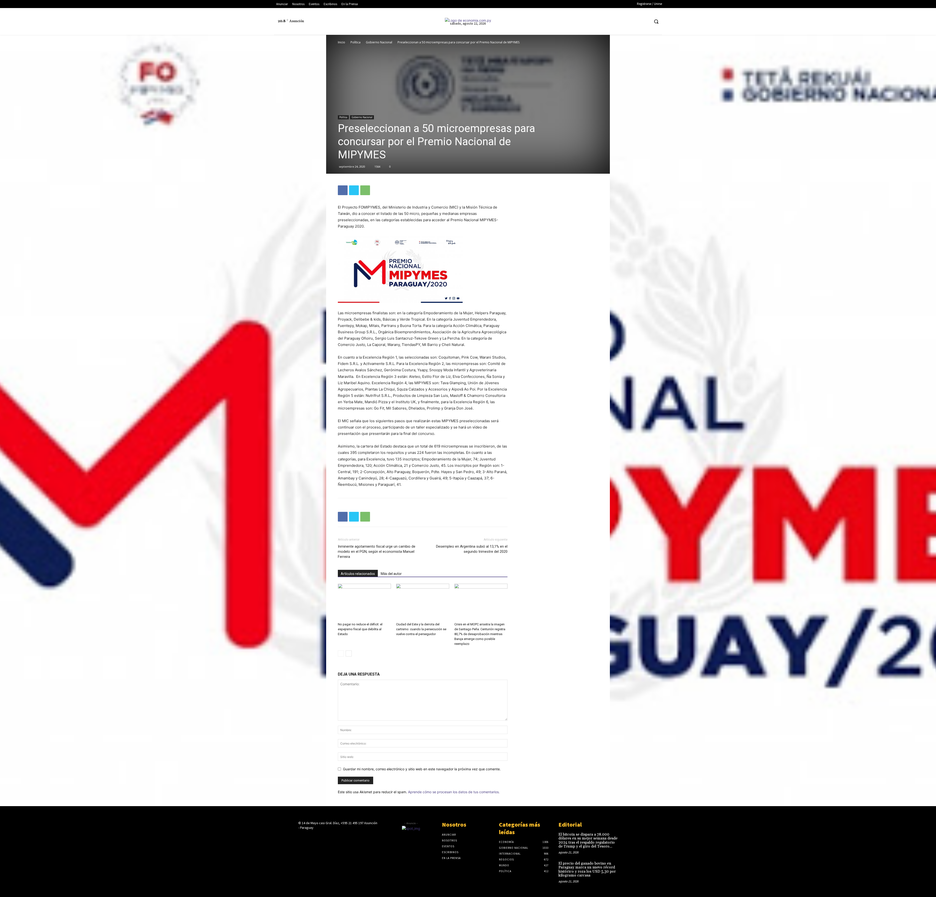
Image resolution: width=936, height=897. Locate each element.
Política (356, 42)
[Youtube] (646, 21)
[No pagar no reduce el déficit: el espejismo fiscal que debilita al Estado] (364, 602)
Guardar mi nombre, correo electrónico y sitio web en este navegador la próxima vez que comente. (422, 769)
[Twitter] (637, 21)
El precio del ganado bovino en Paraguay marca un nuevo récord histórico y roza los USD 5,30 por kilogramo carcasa (587, 869)
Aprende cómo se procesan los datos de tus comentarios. (454, 792)
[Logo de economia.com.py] (468, 20)
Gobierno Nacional (379, 42)
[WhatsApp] (365, 190)
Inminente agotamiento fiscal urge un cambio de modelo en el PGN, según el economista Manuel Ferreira (376, 551)
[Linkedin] (627, 21)
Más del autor (391, 574)
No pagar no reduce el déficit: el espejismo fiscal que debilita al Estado (360, 629)
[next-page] (349, 653)
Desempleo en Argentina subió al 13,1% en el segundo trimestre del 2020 (471, 549)
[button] (656, 21)
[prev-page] (341, 653)
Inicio (341, 42)
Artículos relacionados (358, 574)
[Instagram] (618, 21)
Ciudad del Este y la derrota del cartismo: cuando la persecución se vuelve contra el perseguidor (421, 629)
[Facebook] (609, 21)
